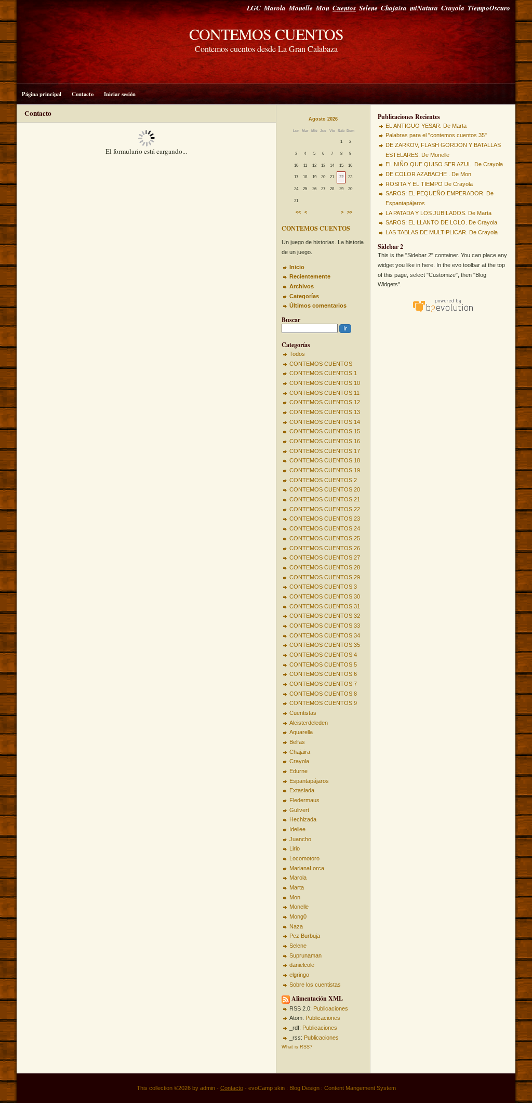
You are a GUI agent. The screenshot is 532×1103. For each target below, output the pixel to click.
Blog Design (304, 1088)
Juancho (300, 839)
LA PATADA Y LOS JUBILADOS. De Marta (438, 213)
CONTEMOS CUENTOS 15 (324, 431)
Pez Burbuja (304, 936)
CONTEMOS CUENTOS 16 (324, 441)
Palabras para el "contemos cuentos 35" (436, 135)
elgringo (299, 975)
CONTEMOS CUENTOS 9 (323, 703)
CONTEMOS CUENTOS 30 (324, 596)
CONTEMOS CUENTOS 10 (324, 383)
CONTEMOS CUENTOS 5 (323, 664)
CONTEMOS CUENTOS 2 (323, 480)
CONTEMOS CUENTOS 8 (323, 693)
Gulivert (299, 810)
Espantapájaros (309, 781)
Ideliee (297, 829)
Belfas (297, 742)
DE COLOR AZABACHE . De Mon (428, 174)
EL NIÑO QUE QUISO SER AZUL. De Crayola (444, 164)
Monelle (301, 7)
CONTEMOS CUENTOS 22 (324, 509)
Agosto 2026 (323, 119)
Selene (368, 7)
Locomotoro (304, 858)
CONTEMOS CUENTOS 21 (324, 499)
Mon (322, 7)
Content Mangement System (360, 1088)
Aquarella (301, 732)
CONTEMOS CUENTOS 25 (324, 538)
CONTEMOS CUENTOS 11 (324, 393)
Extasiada (301, 790)
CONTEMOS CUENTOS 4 (323, 655)
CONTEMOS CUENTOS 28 (324, 567)
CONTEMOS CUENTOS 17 (324, 451)
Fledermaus (304, 800)
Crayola (452, 7)
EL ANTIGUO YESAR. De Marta (426, 126)
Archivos (301, 286)
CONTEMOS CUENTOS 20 (324, 489)
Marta (296, 887)
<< (298, 213)
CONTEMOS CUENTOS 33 (324, 625)
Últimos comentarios (318, 305)
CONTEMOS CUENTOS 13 (324, 412)
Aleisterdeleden (308, 723)
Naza (296, 926)
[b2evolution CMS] (442, 312)
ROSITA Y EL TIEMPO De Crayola (429, 184)
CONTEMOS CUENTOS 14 (324, 422)
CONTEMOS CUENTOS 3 (323, 586)
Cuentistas (302, 713)
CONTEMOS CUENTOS (266, 33)
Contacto (83, 94)
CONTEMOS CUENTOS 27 (324, 557)
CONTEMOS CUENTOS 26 (324, 548)
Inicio (296, 267)
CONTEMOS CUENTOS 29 (324, 577)
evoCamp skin (266, 1088)
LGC (254, 7)
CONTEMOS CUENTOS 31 (324, 606)
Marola (275, 7)
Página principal (41, 94)
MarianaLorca (306, 868)
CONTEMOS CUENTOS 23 (324, 518)
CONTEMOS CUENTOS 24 (324, 528)
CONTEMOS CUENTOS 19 (324, 470)
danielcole (301, 965)
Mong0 (298, 916)
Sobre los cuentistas (315, 984)
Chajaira (394, 7)
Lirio (294, 848)
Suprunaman (305, 955)
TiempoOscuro (489, 7)
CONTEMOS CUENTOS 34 (324, 635)
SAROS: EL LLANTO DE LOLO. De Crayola (441, 222)
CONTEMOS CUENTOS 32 (324, 616)
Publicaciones (330, 1008)
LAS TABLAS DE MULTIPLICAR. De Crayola (441, 232)
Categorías (304, 296)
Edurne (298, 771)
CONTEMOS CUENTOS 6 (323, 674)
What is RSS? (297, 1046)
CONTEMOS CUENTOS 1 (323, 373)
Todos (297, 354)
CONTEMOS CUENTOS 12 (324, 402)
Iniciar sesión (120, 94)
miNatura (424, 7)
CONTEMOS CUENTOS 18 (324, 460)
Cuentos (344, 7)
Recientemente (309, 276)
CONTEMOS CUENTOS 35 (324, 645)
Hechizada (302, 819)
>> (349, 213)
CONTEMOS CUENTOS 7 (323, 684)
